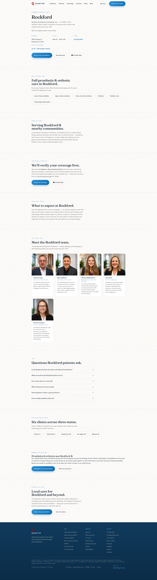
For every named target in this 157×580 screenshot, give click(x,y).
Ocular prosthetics (69, 538)
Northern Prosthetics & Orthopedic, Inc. (45, 22)
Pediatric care (114, 96)
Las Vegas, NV (81, 434)
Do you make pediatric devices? (43, 398)
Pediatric (66, 544)
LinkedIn (109, 549)
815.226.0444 (78, 39)
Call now (103, 4)
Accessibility (78, 567)
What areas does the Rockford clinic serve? (47, 375)
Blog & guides (89, 549)
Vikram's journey (90, 535)
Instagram (109, 546)
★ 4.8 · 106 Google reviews (41, 49)
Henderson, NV (66, 434)
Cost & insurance (69, 549)
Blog (91, 3)
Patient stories (89, 541)
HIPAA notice (90, 567)
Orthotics (61, 3)
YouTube (109, 552)
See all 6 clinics (61, 512)
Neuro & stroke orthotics (84, 96)
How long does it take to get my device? (46, 393)
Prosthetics (53, 3)
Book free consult (117, 4)
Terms (99, 567)
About (86, 3)
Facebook (109, 544)
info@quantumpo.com (113, 535)
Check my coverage (40, 182)
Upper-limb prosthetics (62, 96)
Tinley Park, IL (51, 434)
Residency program (90, 544)
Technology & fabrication (42, 102)
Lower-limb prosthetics (41, 96)
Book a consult (111, 541)
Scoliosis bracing (68, 546)
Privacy (68, 567)
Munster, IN (95, 434)
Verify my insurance (65, 469)
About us (87, 532)
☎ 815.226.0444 (76, 55)
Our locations (110, 538)
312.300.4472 (110, 532)
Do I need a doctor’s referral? (42, 381)
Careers (87, 546)
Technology (70, 3)
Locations (79, 3)
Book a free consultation (42, 55)
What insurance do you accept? (43, 387)
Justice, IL (37, 434)
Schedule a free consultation (43, 469)
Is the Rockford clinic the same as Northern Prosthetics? (52, 370)
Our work (88, 538)
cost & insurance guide (44, 176)
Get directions (60, 55)
